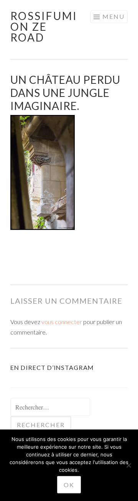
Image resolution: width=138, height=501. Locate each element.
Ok (69, 484)
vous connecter (61, 321)
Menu (113, 16)
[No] (128, 465)
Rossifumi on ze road (43, 26)
